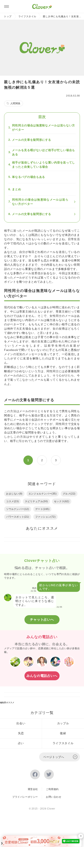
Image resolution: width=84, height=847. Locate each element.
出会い (20, 723)
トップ (8, 16)
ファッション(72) (45, 516)
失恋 (21, 733)
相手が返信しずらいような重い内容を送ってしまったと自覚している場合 (43, 164)
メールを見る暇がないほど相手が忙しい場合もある (43, 152)
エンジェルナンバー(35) (43, 493)
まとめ (16, 189)
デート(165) (42, 509)
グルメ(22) (69, 493)
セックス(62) (61, 501)
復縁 (63, 733)
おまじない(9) (14, 493)
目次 (42, 117)
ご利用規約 (52, 789)
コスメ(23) (12, 501)
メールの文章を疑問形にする (31, 139)
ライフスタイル (27, 16)
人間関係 (15, 103)
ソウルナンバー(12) (17, 509)
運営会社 (33, 789)
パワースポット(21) (17, 516)
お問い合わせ (53, 796)
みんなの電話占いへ (42, 675)
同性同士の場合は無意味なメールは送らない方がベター (43, 127)
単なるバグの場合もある (28, 176)
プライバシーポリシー (25, 796)
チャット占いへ (42, 619)
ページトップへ (53, 757)
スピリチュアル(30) (36, 501)
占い (21, 743)
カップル (63, 723)
